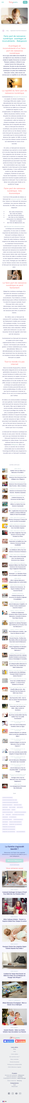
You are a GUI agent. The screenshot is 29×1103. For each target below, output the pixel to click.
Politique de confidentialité (14, 1064)
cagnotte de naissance (20, 812)
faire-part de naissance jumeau (15, 226)
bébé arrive (20, 807)
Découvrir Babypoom (14, 860)
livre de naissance (18, 819)
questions (5, 824)
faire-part (8, 814)
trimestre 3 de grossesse (9, 829)
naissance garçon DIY (17, 199)
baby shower (12, 807)
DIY (3, 814)
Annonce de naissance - (14, 1075)
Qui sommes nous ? (14, 1056)
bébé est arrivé (6, 809)
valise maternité (21, 831)
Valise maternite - (14, 1080)
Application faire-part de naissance (19, 30)
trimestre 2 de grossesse (9, 826)
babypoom (5, 807)
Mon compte (25, 2)
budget (13, 809)
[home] (13, 2)
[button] (3, 2)
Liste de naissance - (15, 1076)
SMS (14, 1085)
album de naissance (7, 797)
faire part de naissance (18, 814)
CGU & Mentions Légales (14, 1067)
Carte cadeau (14, 1054)
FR (5, 1101)
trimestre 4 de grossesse (9, 831)
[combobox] (5, 1101)
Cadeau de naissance (8, 812)
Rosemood (14, 1086)
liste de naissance (7, 819)
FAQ (14, 1051)
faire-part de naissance (20, 97)
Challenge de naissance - (14, 1078)
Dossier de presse (14, 1062)
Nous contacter (14, 1059)
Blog (7, 30)
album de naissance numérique (10, 802)
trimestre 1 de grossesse (15, 824)
